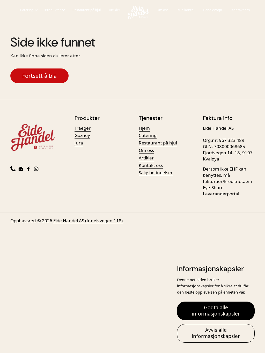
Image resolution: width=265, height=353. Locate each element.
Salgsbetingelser (156, 172)
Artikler (114, 9)
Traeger (83, 128)
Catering (148, 135)
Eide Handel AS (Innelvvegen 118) (88, 221)
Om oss (162, 9)
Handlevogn (212, 9)
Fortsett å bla (39, 75)
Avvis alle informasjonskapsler (216, 333)
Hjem (144, 128)
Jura (79, 143)
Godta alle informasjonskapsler (216, 310)
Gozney (82, 135)
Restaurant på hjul (86, 9)
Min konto (186, 9)
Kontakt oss (240, 9)
